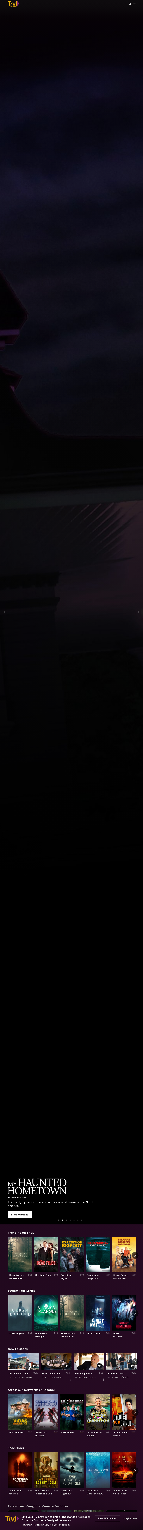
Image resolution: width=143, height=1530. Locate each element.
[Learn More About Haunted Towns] (136, 1379)
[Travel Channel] (15, 4)
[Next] (138, 612)
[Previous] (4, 612)
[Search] (129, 4)
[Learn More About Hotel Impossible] (38, 1379)
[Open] (134, 4)
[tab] (58, 1220)
